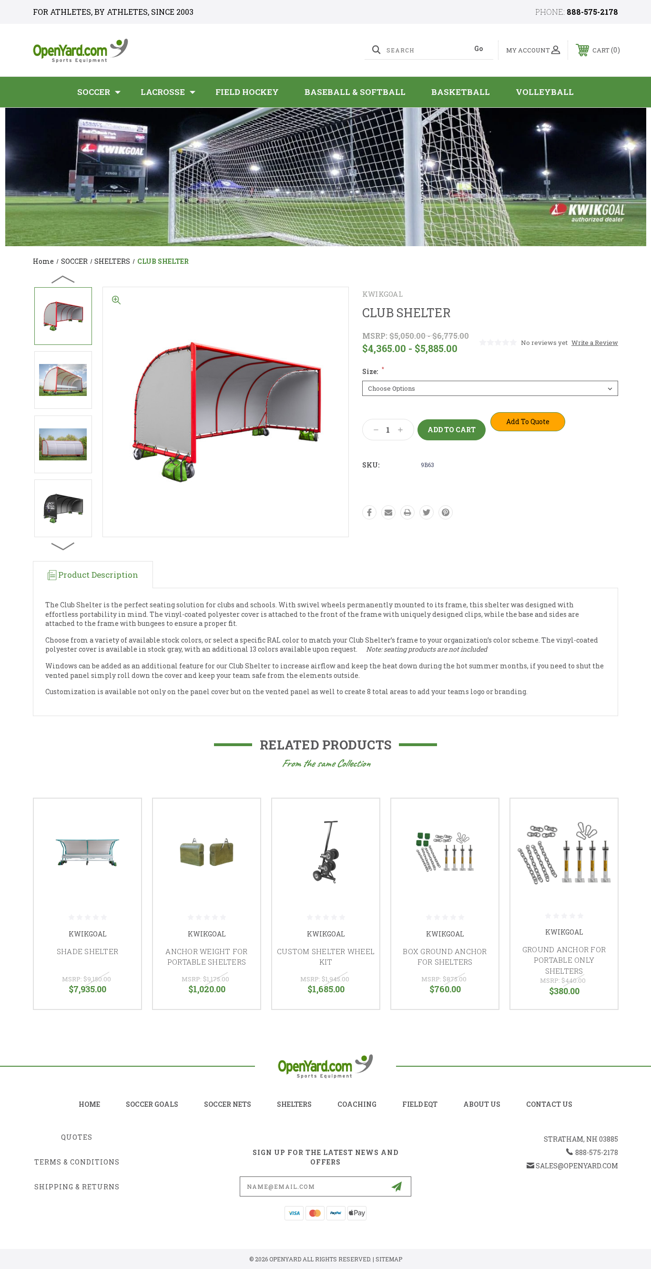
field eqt (419, 1104)
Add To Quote (527, 421)
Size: (373, 371)
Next (63, 546)
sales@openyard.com (577, 1165)
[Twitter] (426, 512)
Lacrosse (163, 91)
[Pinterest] (445, 512)
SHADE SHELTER (87, 951)
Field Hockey (247, 91)
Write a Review (594, 342)
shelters (294, 1104)
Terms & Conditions (77, 1161)
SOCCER (93, 91)
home (89, 1104)
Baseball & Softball (355, 91)
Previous (63, 279)
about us (481, 1104)
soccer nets (227, 1104)
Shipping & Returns (77, 1186)
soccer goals (152, 1104)
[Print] (407, 512)
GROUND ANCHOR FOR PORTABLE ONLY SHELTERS (564, 960)
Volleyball (545, 91)
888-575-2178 (592, 12)
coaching (356, 1104)
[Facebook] (369, 512)
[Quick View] (122, 818)
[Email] (388, 512)
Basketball (460, 91)
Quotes (76, 1137)
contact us (549, 1104)
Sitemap (389, 1259)
